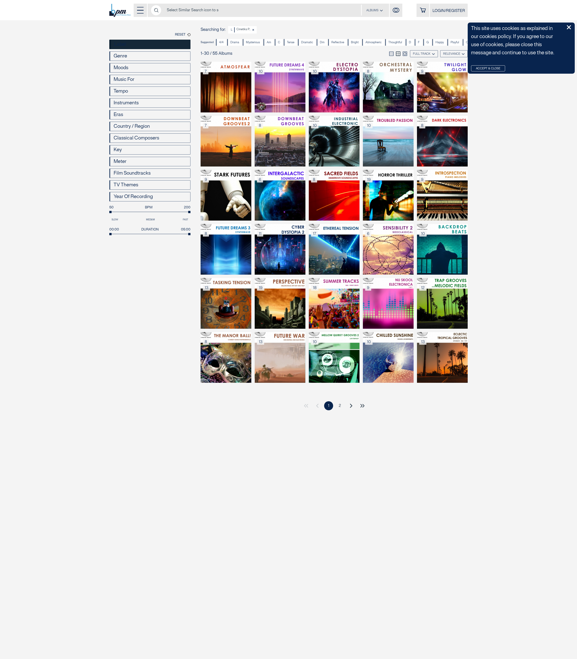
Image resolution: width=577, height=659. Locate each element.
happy (439, 42)
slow (115, 220)
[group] (398, 54)
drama (234, 42)
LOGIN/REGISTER (449, 11)
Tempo (121, 91)
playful (455, 42)
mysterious (253, 42)
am (269, 42)
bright (355, 42)
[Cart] (423, 10)
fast (185, 220)
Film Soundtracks (132, 173)
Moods (121, 68)
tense (290, 42)
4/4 (221, 42)
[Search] (156, 10)
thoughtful (395, 42)
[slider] (110, 212)
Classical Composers (136, 138)
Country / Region (132, 126)
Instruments (126, 103)
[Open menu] (140, 10)
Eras (118, 114)
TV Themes (126, 185)
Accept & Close (488, 68)
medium (150, 220)
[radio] (391, 54)
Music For (124, 79)
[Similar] (396, 10)
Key (118, 150)
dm (322, 42)
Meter (120, 161)
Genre (120, 56)
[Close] (253, 29)
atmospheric (373, 42)
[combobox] (375, 10)
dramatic (307, 42)
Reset (180, 34)
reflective (337, 42)
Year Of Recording (133, 196)
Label (120, 44)
